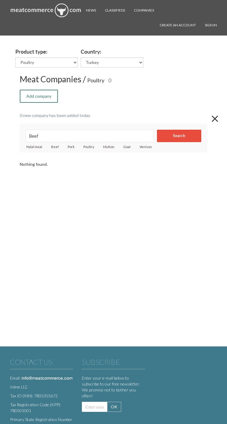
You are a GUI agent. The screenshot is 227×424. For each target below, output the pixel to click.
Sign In (211, 25)
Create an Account (178, 25)
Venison (146, 147)
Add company (38, 96)
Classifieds (115, 10)
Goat (127, 147)
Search (179, 136)
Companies (144, 10)
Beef (55, 147)
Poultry (88, 147)
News (91, 10)
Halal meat (34, 147)
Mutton (108, 147)
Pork (71, 147)
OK (114, 406)
